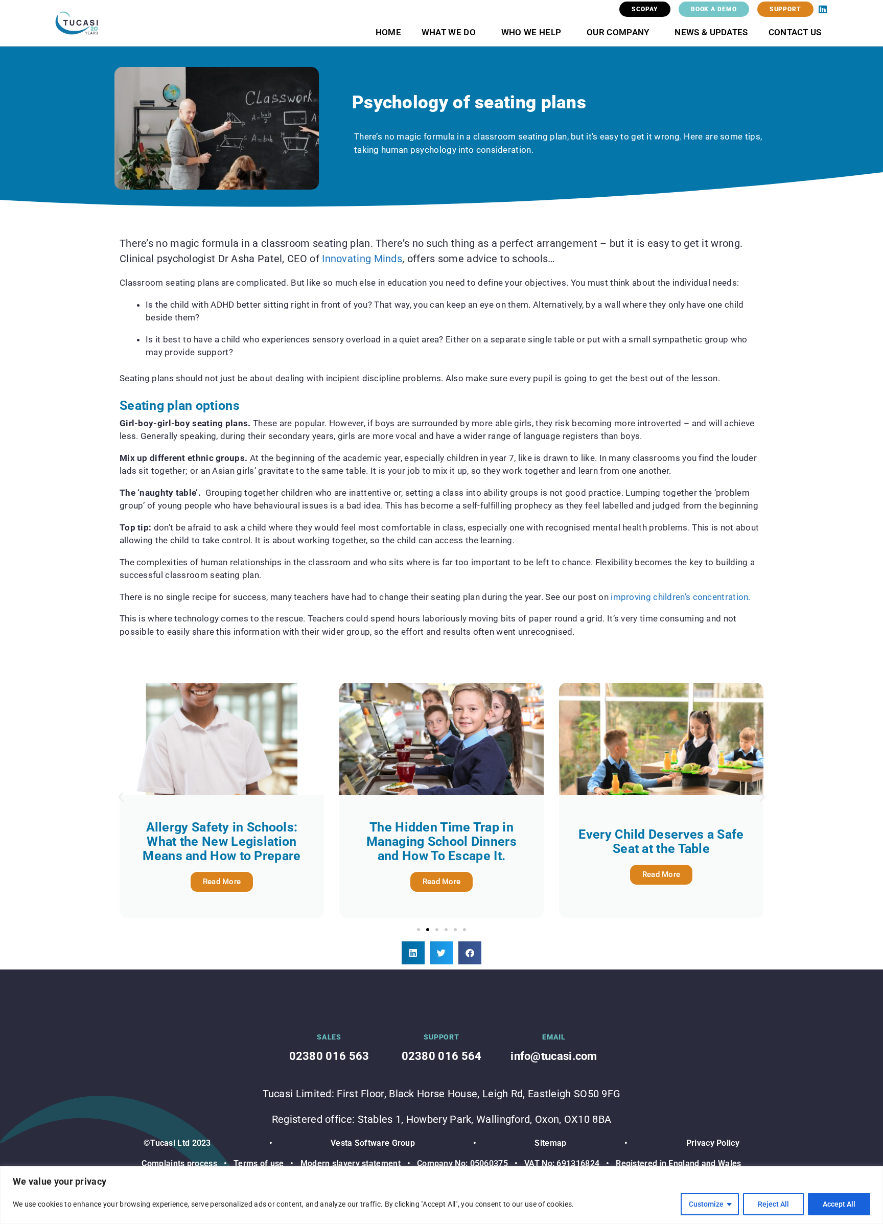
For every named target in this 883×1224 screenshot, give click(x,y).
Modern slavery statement (350, 1163)
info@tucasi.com (553, 1056)
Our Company (618, 32)
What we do (449, 32)
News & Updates (711, 32)
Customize (706, 1204)
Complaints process (179, 1163)
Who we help (531, 32)
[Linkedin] (823, 9)
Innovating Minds (362, 258)
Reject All (773, 1204)
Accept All (839, 1204)
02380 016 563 (329, 1056)
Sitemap (550, 1143)
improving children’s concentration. (681, 597)
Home (388, 32)
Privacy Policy (712, 1143)
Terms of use (259, 1163)
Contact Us (795, 32)
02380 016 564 (442, 1056)
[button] (120, 797)
